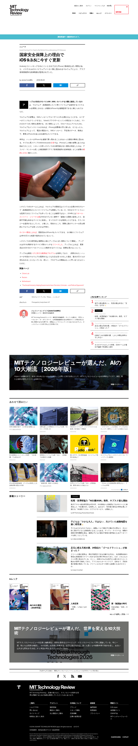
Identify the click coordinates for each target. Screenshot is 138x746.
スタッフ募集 (75, 710)
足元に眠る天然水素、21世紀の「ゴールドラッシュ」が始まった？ (111, 326)
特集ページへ (116, 384)
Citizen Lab (25, 273)
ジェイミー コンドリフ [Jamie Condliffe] (45, 311)
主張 (52, 143)
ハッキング (56, 297)
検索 (108, 6)
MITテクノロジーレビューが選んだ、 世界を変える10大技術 (67, 630)
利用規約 (93, 710)
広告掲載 (73, 713)
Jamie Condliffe (27, 80)
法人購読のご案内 (56, 713)
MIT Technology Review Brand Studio (83, 513)
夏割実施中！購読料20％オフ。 (69, 37)
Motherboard (26, 281)
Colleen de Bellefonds (79, 539)
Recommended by (116, 489)
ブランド (73, 707)
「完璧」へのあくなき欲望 (79, 606)
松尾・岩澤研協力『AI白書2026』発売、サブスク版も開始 (111, 314)
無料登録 (118, 12)
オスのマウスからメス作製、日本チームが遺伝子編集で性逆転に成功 (111, 345)
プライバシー (95, 713)
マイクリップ (99, 6)
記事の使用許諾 (75, 716)
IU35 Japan (114, 707)
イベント (108, 13)
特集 (92, 13)
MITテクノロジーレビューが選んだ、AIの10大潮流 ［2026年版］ (67, 366)
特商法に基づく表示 (37, 716)
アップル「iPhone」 (46, 297)
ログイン (89, 6)
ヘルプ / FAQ (34, 707)
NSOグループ (36, 297)
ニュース (22, 47)
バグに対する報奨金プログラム (44, 253)
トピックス (83, 13)
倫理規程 (93, 707)
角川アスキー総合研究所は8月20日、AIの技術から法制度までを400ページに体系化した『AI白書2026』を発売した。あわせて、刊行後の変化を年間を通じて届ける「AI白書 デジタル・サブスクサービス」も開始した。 (99, 506)
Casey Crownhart (78, 570)
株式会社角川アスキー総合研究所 (49, 730)
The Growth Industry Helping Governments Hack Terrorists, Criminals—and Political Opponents (52, 285)
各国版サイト (115, 710)
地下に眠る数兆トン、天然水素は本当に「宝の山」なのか (111, 303)
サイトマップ (34, 713)
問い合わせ (34, 710)
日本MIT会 (114, 713)
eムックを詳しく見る (117, 614)
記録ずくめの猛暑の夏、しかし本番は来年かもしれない (111, 335)
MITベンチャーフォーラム (118, 717)
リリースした (57, 244)
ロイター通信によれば (28, 232)
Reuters (24, 277)
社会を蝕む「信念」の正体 (119, 606)
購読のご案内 (78, 6)
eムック (99, 13)
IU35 (74, 13)
